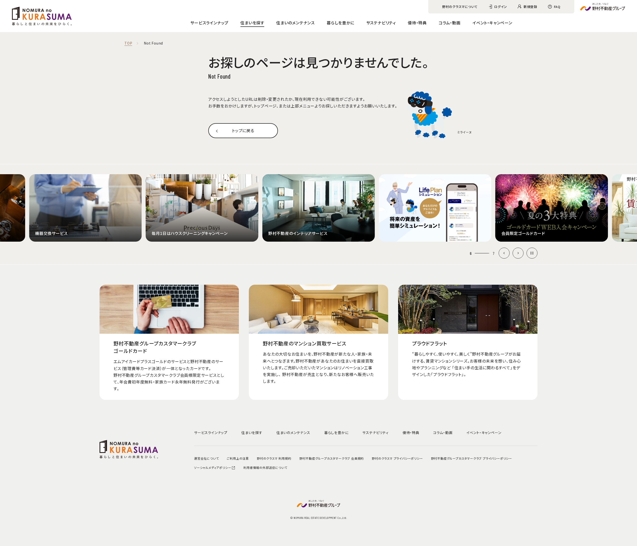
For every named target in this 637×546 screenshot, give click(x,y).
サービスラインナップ (209, 23)
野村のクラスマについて (460, 6)
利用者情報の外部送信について (265, 467)
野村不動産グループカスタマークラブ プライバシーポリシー (471, 458)
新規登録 (530, 6)
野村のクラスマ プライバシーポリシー (397, 458)
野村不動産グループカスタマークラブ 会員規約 (331, 458)
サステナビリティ (381, 23)
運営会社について (206, 458)
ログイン (500, 6)
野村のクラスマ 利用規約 (274, 458)
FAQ (557, 6)
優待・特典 (417, 23)
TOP (128, 43)
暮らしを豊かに (340, 23)
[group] (85, 208)
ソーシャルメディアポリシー (212, 467)
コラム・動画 (450, 23)
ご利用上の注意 (238, 458)
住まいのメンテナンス (295, 23)
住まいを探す (252, 23)
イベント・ (492, 23)
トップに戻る (243, 130)
